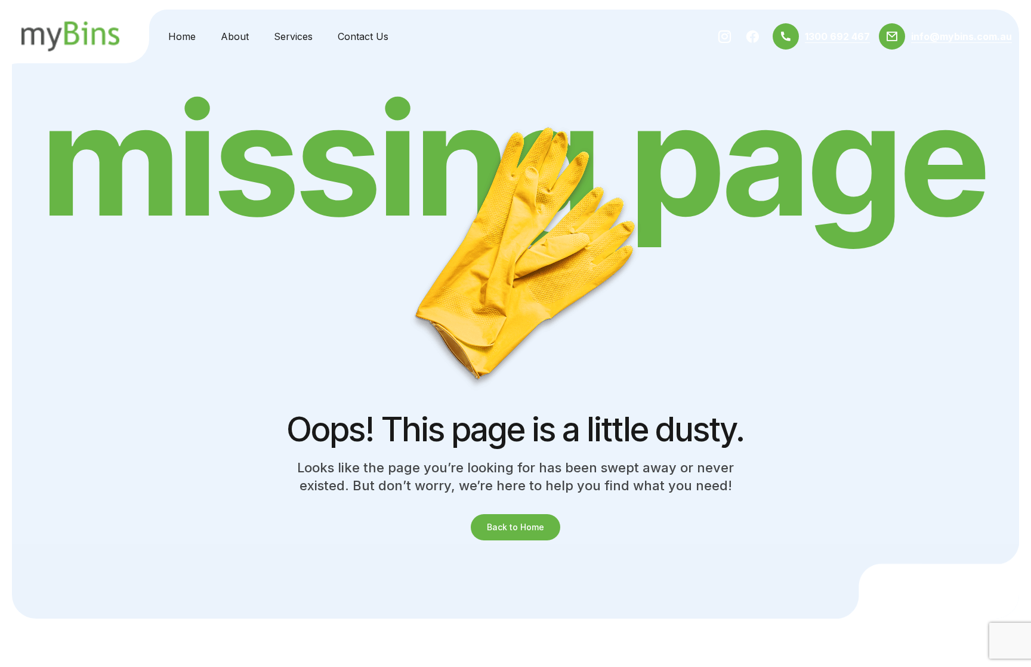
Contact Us (363, 36)
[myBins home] (70, 36)
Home (182, 36)
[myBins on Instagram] (725, 36)
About (235, 36)
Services (293, 36)
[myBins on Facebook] (753, 36)
